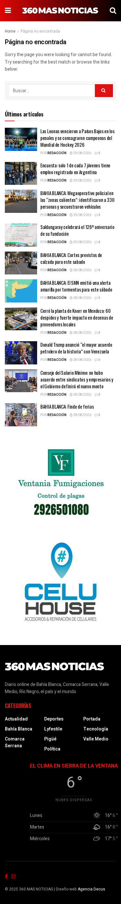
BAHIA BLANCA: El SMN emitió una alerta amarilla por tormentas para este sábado (76, 286)
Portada (91, 719)
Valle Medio (95, 739)
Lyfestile (53, 729)
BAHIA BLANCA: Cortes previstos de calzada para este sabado (71, 258)
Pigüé (50, 739)
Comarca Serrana (15, 742)
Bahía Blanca (18, 729)
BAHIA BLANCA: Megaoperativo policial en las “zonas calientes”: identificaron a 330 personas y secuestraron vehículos (77, 199)
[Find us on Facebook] (6, 876)
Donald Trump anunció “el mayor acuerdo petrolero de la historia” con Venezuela (76, 348)
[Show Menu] (8, 10)
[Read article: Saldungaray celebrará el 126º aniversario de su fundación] (21, 235)
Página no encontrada (40, 31)
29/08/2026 (82, 153)
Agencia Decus (91, 889)
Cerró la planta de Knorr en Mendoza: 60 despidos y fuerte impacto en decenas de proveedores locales (76, 317)
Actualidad (16, 719)
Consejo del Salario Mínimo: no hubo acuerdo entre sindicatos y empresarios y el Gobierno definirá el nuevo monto (76, 379)
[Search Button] (113, 10)
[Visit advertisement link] (60, 483)
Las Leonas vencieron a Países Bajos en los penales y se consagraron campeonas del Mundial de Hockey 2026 (77, 137)
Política (52, 749)
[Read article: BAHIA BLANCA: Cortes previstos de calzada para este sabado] (21, 263)
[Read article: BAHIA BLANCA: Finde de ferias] (21, 414)
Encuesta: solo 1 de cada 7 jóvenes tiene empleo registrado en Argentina (75, 168)
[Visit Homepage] (60, 10)
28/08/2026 (82, 270)
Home (10, 31)
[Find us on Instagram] (13, 876)
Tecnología (95, 729)
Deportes (54, 719)
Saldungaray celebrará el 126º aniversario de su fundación (77, 230)
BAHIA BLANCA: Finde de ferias (67, 406)
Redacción (56, 153)
